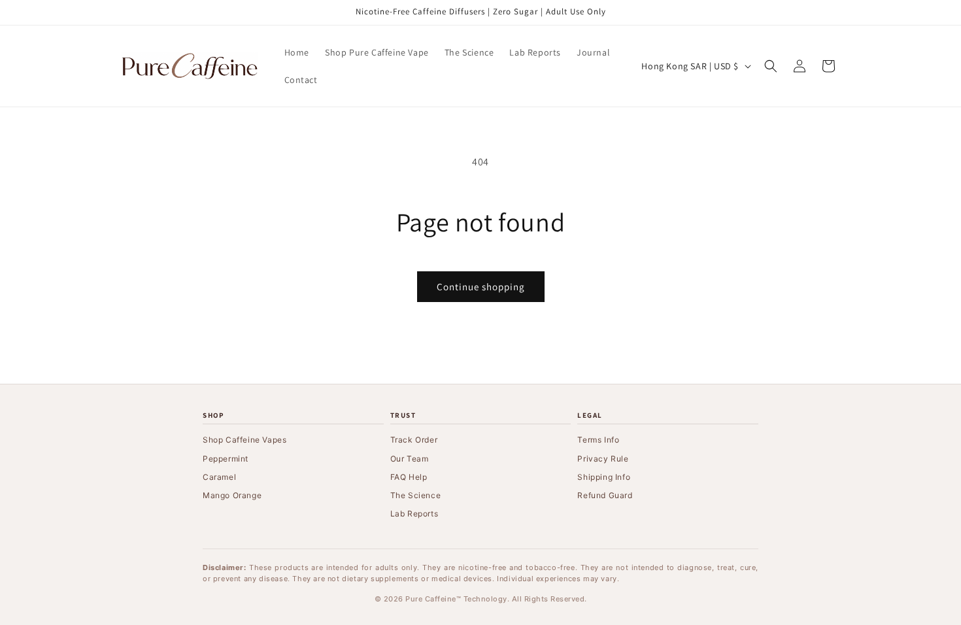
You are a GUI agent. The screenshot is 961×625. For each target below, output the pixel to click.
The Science (415, 495)
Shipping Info (603, 477)
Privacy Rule (602, 459)
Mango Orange (232, 495)
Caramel (219, 477)
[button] (770, 66)
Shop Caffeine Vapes (244, 440)
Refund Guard (604, 495)
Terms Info (598, 440)
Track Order (414, 440)
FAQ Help (409, 477)
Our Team (409, 459)
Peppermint (225, 459)
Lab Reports (414, 513)
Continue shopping (481, 286)
